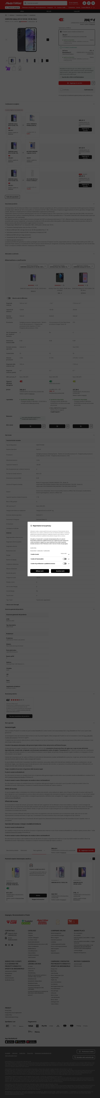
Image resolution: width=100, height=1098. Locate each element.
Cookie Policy (33, 547)
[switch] (65, 559)
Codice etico (40, 550)
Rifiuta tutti (40, 571)
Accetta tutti (60, 571)
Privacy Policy (33, 550)
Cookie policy (47, 550)
